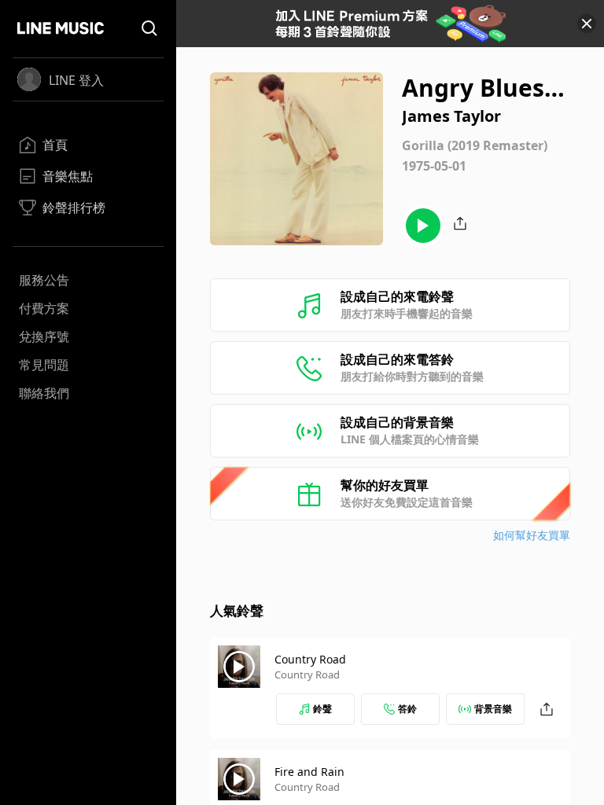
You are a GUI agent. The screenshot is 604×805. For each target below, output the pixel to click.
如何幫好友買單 (531, 534)
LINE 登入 (76, 80)
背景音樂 (493, 708)
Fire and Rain (309, 771)
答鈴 (407, 708)
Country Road (310, 659)
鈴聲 (322, 708)
